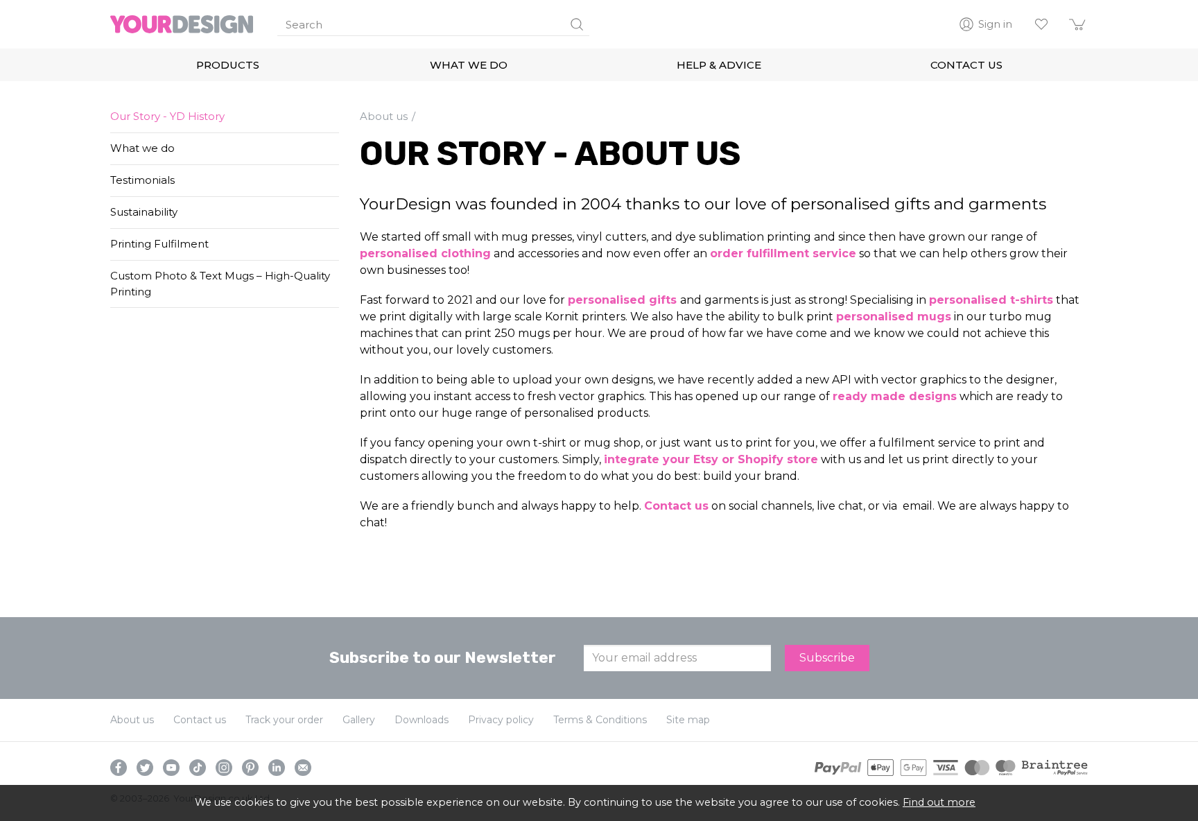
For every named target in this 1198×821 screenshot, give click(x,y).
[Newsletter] (303, 767)
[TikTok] (197, 767)
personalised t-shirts (991, 299)
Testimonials (142, 180)
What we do (142, 148)
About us (132, 720)
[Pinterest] (250, 767)
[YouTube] (171, 767)
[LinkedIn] (276, 767)
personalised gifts (624, 299)
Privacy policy (501, 720)
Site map (688, 720)
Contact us (676, 505)
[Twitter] (145, 767)
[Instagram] (224, 767)
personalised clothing (425, 253)
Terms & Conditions (600, 720)
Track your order (284, 720)
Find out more (939, 802)
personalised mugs (893, 316)
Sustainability (143, 211)
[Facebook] (118, 767)
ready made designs (895, 396)
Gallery (358, 720)
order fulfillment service (783, 253)
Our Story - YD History (167, 116)
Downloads (421, 720)
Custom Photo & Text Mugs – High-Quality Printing (220, 283)
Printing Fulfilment (159, 243)
